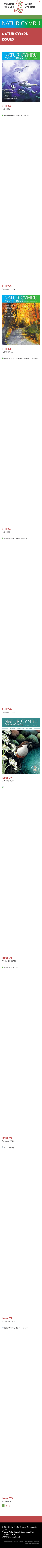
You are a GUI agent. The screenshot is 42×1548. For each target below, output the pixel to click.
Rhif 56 (7, 348)
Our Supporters (8, 1534)
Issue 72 (7, 1138)
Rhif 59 (7, 105)
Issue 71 (7, 1318)
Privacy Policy (8, 1532)
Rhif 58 (7, 286)
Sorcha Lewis (13, 1541)
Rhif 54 (7, 709)
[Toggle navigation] (21, 17)
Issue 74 (7, 777)
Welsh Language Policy (25, 1532)
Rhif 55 (6, 529)
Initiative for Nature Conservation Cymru (20, 1528)
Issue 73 (7, 957)
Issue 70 (7, 1498)
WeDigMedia (36, 1543)
